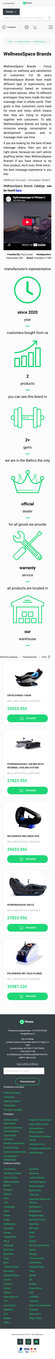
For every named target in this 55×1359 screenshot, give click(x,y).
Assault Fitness (11, 1275)
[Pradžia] (28, 1025)
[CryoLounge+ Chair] (27, 676)
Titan (31, 1271)
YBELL (7, 1322)
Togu (6, 1258)
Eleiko (7, 1219)
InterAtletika (35, 1262)
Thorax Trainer (36, 1258)
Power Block (35, 1288)
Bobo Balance (11, 1296)
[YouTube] (36, 1342)
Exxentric (33, 1309)
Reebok (7, 1318)
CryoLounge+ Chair (19, 695)
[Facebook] (20, 1342)
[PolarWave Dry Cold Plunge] (27, 954)
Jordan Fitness (36, 1177)
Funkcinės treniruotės (15, 1151)
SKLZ (6, 1241)
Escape (7, 1232)
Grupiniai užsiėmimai (40, 1148)
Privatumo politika (13, 1109)
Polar (31, 1232)
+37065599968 (8, 4)
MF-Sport (34, 1228)
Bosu (6, 1262)
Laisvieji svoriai (37, 1144)
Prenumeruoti (27, 1081)
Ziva (6, 1313)
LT (27, 27)
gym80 (32, 1275)
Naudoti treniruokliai (14, 1143)
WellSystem (10, 1224)
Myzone (8, 1194)
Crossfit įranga (11, 1147)
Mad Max (34, 1224)
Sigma (32, 1249)
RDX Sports (35, 1206)
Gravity (7, 1279)
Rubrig (32, 1241)
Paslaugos (9, 1097)
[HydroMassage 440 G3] (27, 885)
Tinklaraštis (10, 1105)
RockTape (9, 1249)
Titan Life (34, 1194)
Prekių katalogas (12, 1092)
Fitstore (7, 1292)
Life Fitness (10, 1169)
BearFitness (35, 1190)
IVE (30, 1279)
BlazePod (8, 1254)
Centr (6, 1211)
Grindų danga (36, 1152)
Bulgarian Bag (36, 1215)
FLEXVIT (8, 1283)
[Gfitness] (27, 4)
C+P (6, 1301)
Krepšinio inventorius (40, 1119)
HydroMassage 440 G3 (20, 904)
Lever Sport (9, 1305)
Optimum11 (35, 1313)
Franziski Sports (37, 1181)
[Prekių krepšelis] (35, 27)
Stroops (33, 1254)
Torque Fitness (11, 1266)
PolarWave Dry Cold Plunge (24, 973)
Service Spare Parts (39, 1245)
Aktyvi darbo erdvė (38, 1124)
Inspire (7, 1215)
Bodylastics (35, 1211)
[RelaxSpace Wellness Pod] (27, 816)
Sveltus (33, 1283)
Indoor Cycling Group (40, 1305)
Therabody (9, 1206)
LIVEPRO (33, 1296)
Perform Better (36, 1186)
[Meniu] (51, 27)
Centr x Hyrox (10, 1177)
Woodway (9, 1271)
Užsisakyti (30, 790)
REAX (32, 1236)
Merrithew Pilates (12, 1173)
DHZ (31, 1292)
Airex (6, 1198)
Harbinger (9, 1245)
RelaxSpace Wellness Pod (23, 836)
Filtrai (44, 657)
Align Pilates (35, 1318)
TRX (6, 1202)
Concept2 (8, 1228)
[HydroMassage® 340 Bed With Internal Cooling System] (27, 744)
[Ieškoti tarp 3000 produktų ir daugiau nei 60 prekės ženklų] (49, 17)
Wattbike (8, 1309)
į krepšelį (30, 718)
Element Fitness (37, 1219)
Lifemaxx (34, 1301)
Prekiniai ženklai (12, 1101)
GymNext (34, 1169)
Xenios (7, 1288)
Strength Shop (36, 1266)
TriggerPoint (10, 1236)
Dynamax (34, 1173)
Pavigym (8, 1189)
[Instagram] (28, 1342)
